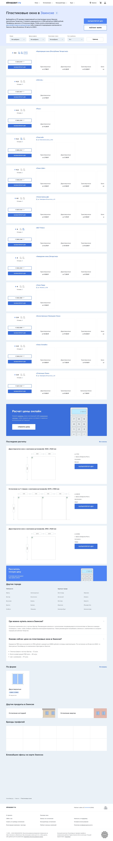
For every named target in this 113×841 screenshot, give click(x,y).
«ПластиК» (40, 137)
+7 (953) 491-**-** (19, 180)
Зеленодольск (35, 593)
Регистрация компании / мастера (16, 825)
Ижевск (86, 597)
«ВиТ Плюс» (40, 228)
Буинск (8, 605)
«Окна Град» (40, 285)
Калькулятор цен (95, 21)
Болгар (8, 597)
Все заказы (103, 442)
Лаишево (33, 609)
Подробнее (67, 836)
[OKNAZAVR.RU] (13, 3)
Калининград (87, 609)
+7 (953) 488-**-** (19, 298)
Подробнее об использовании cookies (33, 836)
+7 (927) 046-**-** (19, 386)
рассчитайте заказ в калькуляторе (18, 25)
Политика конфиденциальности (83, 825)
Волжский (61, 597)
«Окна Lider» (40, 168)
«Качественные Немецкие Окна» (48, 316)
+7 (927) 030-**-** (20, 209)
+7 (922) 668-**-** (19, 327)
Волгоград (61, 593)
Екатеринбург (62, 609)
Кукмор (33, 605)
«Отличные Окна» (42, 373)
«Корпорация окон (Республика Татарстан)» (52, 51)
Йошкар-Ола (87, 605)
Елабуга (8, 609)
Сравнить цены (24, 427)
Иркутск (86, 601)
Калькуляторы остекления (48, 822)
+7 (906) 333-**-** (20, 356)
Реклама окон (44, 815)
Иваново (86, 593)
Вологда (60, 601)
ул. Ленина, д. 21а (43, 287)
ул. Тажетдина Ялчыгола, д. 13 (46, 199)
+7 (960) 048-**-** (20, 239)
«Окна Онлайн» (41, 345)
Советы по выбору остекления (15, 822)
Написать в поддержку (80, 818)
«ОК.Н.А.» (39, 80)
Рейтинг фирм (95, 28)
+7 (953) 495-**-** (19, 268)
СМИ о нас (9, 818)
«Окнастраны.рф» (42, 197)
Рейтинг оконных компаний (48, 825)
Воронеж (60, 605)
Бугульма (8, 601)
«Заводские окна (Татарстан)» (47, 256)
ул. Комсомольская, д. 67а (45, 140)
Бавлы (8, 593)
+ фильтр (95, 39)
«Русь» (38, 109)
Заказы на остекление (46, 818)
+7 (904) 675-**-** (19, 62)
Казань (32, 601)
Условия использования (81, 822)
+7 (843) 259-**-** (19, 120)
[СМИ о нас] (104, 838)
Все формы (103, 667)
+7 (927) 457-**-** (19, 91)
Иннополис (34, 597)
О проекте (9, 815)
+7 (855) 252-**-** (19, 150)
